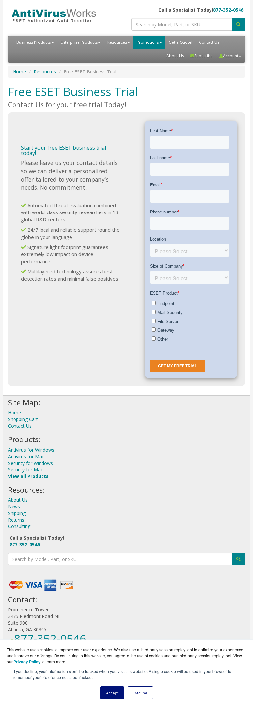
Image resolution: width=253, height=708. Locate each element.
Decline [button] (140, 692)
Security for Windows (30, 463)
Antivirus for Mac (26, 456)
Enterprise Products (79, 42)
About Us (175, 56)
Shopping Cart (23, 419)
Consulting (19, 526)
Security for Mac (25, 470)
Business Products (33, 42)
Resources (117, 42)
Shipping (17, 513)
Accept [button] (112, 692)
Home (19, 72)
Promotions (148, 42)
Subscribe (203, 56)
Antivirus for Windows (31, 450)
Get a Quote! (180, 42)
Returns (16, 520)
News (14, 506)
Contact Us (209, 42)
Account (230, 56)
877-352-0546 (228, 10)
